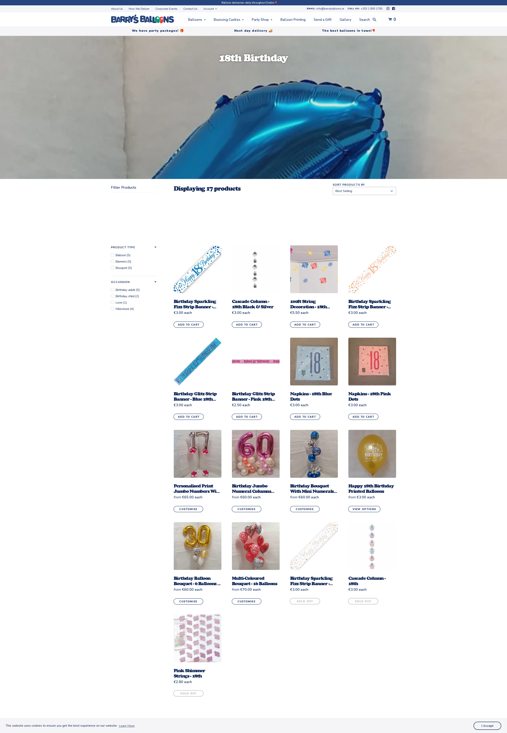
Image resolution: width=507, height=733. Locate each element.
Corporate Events (166, 9)
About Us (117, 9)
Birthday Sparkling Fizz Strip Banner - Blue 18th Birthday (195, 307)
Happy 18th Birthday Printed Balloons (371, 488)
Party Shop (261, 19)
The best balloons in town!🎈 (349, 31)
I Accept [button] (487, 726)
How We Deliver (139, 9)
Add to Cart (188, 325)
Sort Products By (349, 185)
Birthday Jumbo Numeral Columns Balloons (251, 491)
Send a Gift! (323, 19)
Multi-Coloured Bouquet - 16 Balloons (254, 580)
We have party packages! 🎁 (158, 31)
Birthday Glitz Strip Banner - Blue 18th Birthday (195, 399)
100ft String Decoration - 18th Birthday (308, 307)
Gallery (345, 19)
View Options (364, 509)
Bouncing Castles (227, 19)
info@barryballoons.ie (330, 9)
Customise (188, 509)
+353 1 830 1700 (371, 9)
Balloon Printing (293, 19)
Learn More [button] (127, 726)
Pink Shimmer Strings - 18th (189, 673)
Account (209, 9)
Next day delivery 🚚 (253, 31)
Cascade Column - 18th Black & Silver (253, 304)
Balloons (195, 19)
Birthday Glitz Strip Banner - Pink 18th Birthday (253, 399)
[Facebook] (393, 9)
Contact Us (190, 9)
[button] (133, 247)
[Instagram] (388, 9)
